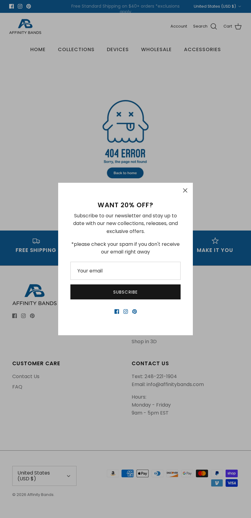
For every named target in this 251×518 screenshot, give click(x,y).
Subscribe (125, 292)
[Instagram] (125, 311)
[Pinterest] (134, 311)
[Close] (185, 190)
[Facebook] (116, 311)
